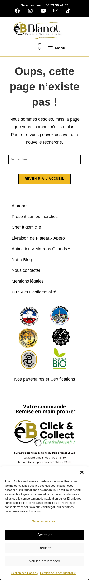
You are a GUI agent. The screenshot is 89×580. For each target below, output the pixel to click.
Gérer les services (43, 521)
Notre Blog (22, 259)
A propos (20, 205)
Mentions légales (28, 281)
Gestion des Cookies (24, 573)
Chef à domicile (26, 227)
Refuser (44, 548)
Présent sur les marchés (35, 216)
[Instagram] (30, 11)
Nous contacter (26, 270)
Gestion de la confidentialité (58, 573)
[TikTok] (68, 11)
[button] (82, 472)
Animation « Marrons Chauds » (41, 248)
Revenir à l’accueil (45, 178)
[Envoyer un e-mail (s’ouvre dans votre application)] (56, 10)
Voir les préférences (44, 561)
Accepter (44, 535)
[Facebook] (19, 11)
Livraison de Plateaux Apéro (38, 238)
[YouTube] (43, 11)
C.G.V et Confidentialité (34, 292)
